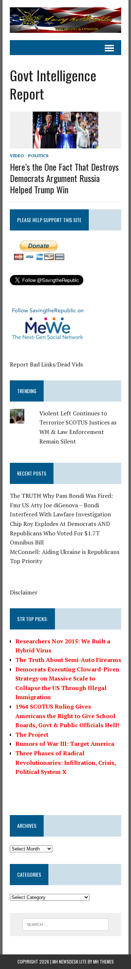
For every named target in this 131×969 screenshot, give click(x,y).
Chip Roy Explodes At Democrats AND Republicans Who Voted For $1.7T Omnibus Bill (60, 533)
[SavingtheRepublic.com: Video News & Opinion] (65, 20)
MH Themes (103, 961)
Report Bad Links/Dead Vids (46, 364)
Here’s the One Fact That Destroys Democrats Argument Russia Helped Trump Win (64, 178)
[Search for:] (66, 924)
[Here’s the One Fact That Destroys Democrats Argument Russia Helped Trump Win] (65, 144)
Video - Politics (29, 155)
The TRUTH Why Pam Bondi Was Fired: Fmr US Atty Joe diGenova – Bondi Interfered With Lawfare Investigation (61, 505)
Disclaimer (23, 592)
